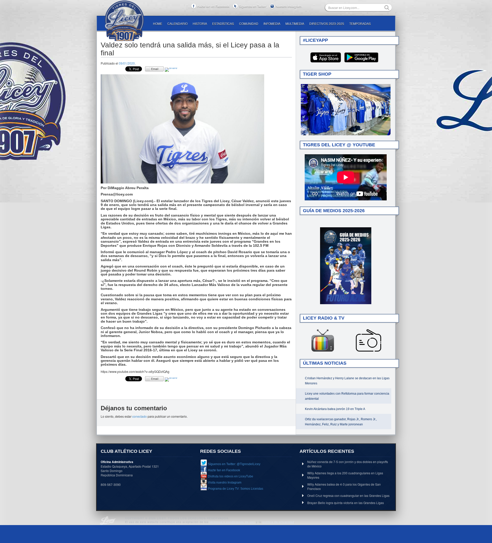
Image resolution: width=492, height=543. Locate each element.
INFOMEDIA (271, 23)
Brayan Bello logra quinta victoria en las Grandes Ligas (345, 502)
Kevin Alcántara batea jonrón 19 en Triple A (335, 409)
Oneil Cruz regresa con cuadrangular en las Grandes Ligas (348, 495)
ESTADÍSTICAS (223, 23)
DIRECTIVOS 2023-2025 (326, 23)
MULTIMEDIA (294, 23)
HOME (157, 23)
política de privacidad (278, 522)
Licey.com (124, 21)
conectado (139, 416)
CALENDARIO (177, 23)
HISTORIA (200, 23)
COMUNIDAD (248, 23)
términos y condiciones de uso (232, 522)
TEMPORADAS (360, 23)
